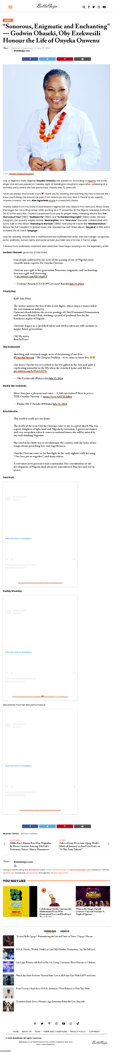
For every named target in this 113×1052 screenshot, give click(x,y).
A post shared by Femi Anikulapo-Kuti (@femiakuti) (40, 582)
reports (91, 180)
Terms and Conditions (55, 1031)
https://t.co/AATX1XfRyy (57, 397)
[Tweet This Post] (47, 59)
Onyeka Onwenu (29, 834)
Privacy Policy (78, 1031)
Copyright (94, 1031)
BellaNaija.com (22, 50)
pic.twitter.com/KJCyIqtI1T (32, 276)
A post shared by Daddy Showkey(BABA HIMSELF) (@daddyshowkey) (44, 696)
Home (16, 1031)
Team (37, 1031)
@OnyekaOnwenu (24, 357)
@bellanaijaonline (59, 872)
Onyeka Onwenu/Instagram (21, 174)
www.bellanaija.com (80, 869)
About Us (27, 1031)
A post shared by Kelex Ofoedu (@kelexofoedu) (40, 810)
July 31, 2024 (77, 284)
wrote (52, 200)
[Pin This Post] (65, 59)
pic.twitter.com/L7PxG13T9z (30, 371)
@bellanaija (8, 872)
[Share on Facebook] (30, 59)
